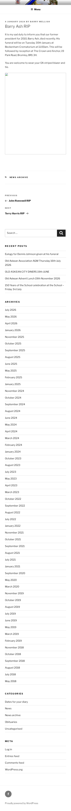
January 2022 (12, 525)
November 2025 (14, 336)
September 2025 (15, 350)
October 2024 (13, 397)
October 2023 (13, 458)
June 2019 (11, 620)
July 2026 (10, 309)
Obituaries (11, 722)
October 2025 (13, 343)
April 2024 (11, 431)
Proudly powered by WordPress (21, 803)
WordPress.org (14, 769)
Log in (8, 749)
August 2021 (12, 552)
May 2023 (11, 478)
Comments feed (14, 762)
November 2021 (14, 532)
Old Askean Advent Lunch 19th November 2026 (32, 278)
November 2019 (14, 593)
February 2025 (13, 377)
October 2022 (13, 498)
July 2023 (10, 471)
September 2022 (15, 505)
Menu (37, 9)
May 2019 (10, 627)
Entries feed (12, 756)
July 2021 (10, 559)
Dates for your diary (16, 701)
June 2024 (11, 417)
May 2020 (11, 580)
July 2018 (10, 674)
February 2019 (13, 640)
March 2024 (12, 438)
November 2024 (14, 390)
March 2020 (12, 586)
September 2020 (15, 573)
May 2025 (11, 370)
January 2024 (13, 451)
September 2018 (15, 660)
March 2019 (12, 634)
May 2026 (11, 316)
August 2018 (12, 667)
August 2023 (12, 465)
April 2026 (11, 323)
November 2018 (14, 647)
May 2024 (11, 424)
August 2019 (12, 606)
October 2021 (13, 539)
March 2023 (12, 492)
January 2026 (13, 330)
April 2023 (11, 485)
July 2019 (10, 613)
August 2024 (12, 411)
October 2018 (13, 654)
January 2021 (12, 566)
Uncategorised (13, 728)
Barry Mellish (40, 21)
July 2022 (10, 519)
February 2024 (13, 444)
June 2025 (11, 363)
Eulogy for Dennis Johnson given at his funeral (31, 254)
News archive (19, 177)
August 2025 (12, 357)
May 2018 (10, 681)
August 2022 (12, 512)
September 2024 (15, 404)
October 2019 (13, 600)
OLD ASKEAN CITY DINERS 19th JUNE (27, 271)
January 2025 (13, 384)
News (8, 708)
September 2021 (15, 546)
